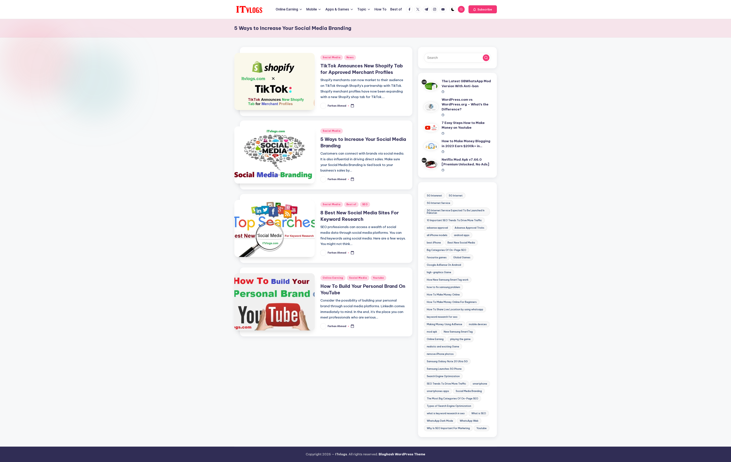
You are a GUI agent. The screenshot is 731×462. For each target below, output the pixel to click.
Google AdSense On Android (444, 264)
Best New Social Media (461, 242)
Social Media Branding (469, 391)
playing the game (460, 339)
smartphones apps (438, 391)
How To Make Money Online (443, 294)
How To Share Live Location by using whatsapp (455, 309)
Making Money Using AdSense (444, 324)
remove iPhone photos (440, 353)
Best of (351, 204)
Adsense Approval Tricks (469, 227)
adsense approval (437, 227)
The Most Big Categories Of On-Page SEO (452, 398)
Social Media (332, 57)
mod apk (432, 331)
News (350, 57)
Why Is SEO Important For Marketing (448, 428)
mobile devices (478, 324)
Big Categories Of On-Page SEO (446, 249)
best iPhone (434, 242)
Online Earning (333, 277)
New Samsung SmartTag (458, 331)
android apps (461, 235)
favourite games (437, 257)
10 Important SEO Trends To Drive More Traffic (454, 220)
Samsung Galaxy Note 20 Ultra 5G (447, 361)
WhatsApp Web (469, 420)
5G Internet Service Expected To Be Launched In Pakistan (455, 211)
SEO (365, 204)
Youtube (378, 277)
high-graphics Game (439, 272)
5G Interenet (434, 195)
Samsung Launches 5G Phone (444, 368)
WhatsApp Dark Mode (440, 420)
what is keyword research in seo (446, 413)
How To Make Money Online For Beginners (452, 301)
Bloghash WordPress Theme (402, 454)
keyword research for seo (442, 316)
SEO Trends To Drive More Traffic (446, 383)
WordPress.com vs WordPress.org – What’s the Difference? (465, 104)
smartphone (480, 383)
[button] (482, 9)
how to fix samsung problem (443, 287)
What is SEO (478, 413)
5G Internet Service (438, 202)
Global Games (461, 257)
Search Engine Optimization (443, 376)
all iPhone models (437, 235)
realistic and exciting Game (443, 346)
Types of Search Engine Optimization (449, 405)
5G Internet (456, 195)
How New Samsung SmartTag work (447, 279)
